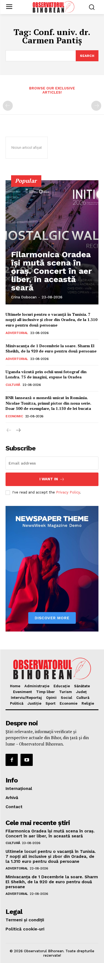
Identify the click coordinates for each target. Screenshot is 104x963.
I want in (48, 479)
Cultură (13, 385)
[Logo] (53, 7)
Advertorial (17, 333)
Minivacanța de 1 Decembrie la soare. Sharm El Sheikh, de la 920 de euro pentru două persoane (51, 348)
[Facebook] (12, 760)
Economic (14, 416)
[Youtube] (27, 760)
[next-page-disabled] (96, 106)
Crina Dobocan (24, 297)
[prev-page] (8, 106)
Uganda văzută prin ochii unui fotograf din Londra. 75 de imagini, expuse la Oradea (46, 374)
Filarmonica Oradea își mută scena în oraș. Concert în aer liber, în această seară (51, 271)
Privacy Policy (68, 492)
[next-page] (17, 430)
